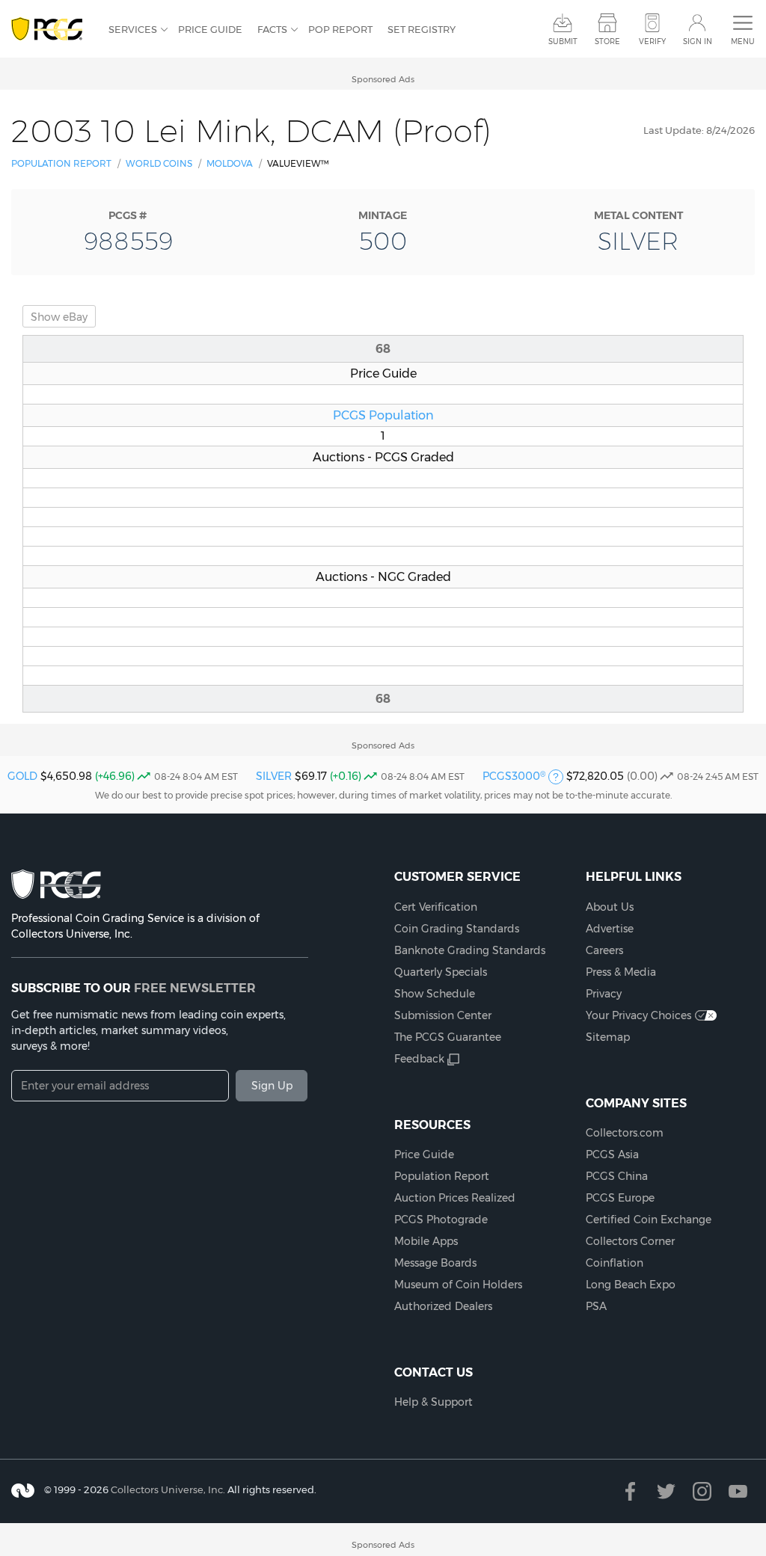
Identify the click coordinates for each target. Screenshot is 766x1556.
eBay (59, 317)
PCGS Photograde (441, 1219)
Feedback (419, 1058)
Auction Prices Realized (454, 1198)
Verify (652, 41)
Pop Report (340, 29)
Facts (272, 29)
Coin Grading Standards (456, 928)
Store (607, 41)
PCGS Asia (612, 1154)
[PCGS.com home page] (52, 29)
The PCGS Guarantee (447, 1037)
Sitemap (608, 1037)
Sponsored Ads (383, 79)
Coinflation (614, 1263)
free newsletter (195, 987)
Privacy (604, 993)
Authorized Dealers (443, 1306)
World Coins (159, 163)
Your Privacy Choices (638, 1015)
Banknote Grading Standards (469, 950)
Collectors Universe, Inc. (168, 1489)
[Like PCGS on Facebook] (630, 1491)
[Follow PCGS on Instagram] (702, 1491)
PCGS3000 (513, 776)
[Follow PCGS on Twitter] (666, 1491)
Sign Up (271, 1085)
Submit (562, 41)
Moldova (229, 163)
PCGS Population (383, 415)
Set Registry (421, 29)
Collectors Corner (630, 1241)
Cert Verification (435, 907)
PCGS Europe (620, 1198)
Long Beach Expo (630, 1284)
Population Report (61, 163)
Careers (604, 950)
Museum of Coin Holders (458, 1284)
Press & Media (621, 972)
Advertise (610, 928)
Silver (274, 776)
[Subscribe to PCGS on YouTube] (738, 1491)
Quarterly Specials (440, 972)
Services (132, 29)
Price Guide (210, 29)
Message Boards (435, 1263)
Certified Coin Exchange (648, 1219)
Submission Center (442, 1015)
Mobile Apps (426, 1241)
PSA (596, 1306)
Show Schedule (434, 993)
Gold (22, 776)
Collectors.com (625, 1133)
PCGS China (617, 1176)
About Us (610, 907)
